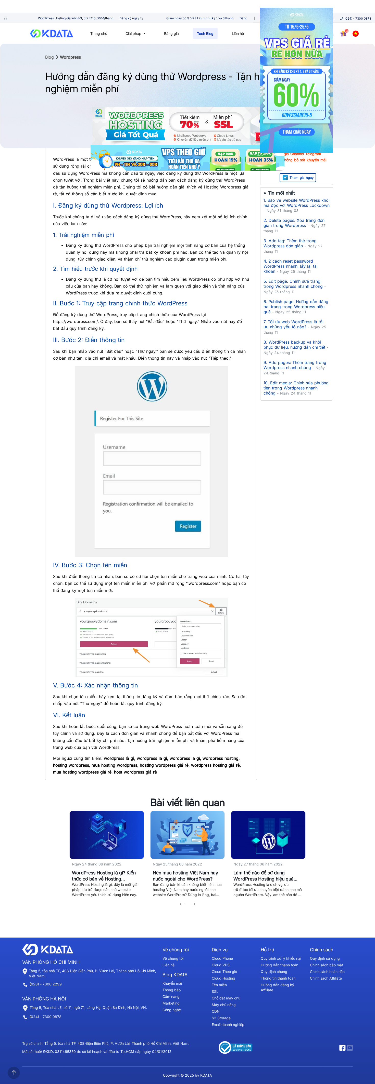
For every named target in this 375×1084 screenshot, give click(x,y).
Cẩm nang (171, 996)
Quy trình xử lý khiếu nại (281, 958)
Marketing (171, 1003)
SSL (215, 991)
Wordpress (70, 57)
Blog (49, 57)
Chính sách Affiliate (326, 978)
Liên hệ (238, 33)
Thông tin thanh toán (278, 978)
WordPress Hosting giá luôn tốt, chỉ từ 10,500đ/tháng (53, 18)
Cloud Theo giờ (224, 971)
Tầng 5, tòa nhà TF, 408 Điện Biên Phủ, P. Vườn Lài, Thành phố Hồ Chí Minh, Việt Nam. (92, 973)
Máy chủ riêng (224, 1004)
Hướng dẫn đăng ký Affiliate (277, 987)
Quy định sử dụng (325, 958)
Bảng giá (171, 33)
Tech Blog (205, 33)
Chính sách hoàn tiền (327, 971)
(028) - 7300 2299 (46, 984)
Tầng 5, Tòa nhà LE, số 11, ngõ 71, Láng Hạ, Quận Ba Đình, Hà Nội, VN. (88, 1007)
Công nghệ (171, 1010)
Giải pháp (134, 33)
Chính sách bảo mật (326, 965)
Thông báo (171, 990)
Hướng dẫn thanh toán (279, 965)
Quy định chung (274, 971)
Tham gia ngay (302, 177)
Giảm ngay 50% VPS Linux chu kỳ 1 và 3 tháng (178, 18)
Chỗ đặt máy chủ (226, 998)
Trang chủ (98, 33)
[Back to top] (14, 1073)
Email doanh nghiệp (228, 1024)
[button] (182, 904)
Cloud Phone (222, 958)
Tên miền (219, 985)
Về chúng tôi (172, 958)
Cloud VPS (221, 965)
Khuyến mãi (172, 983)
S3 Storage (221, 1018)
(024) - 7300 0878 (357, 18)
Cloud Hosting (223, 978)
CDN (216, 1011)
